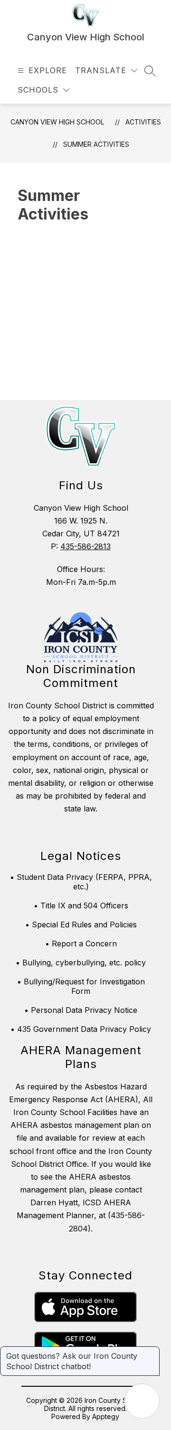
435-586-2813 (85, 546)
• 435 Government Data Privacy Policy (80, 1029)
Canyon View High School (57, 122)
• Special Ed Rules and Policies (81, 924)
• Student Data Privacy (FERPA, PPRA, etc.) (81, 881)
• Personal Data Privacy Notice (80, 1010)
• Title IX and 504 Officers (81, 905)
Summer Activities (96, 144)
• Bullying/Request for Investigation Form (81, 986)
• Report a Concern (81, 943)
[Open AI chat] (142, 1401)
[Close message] (152, 1351)
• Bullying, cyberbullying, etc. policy (81, 962)
